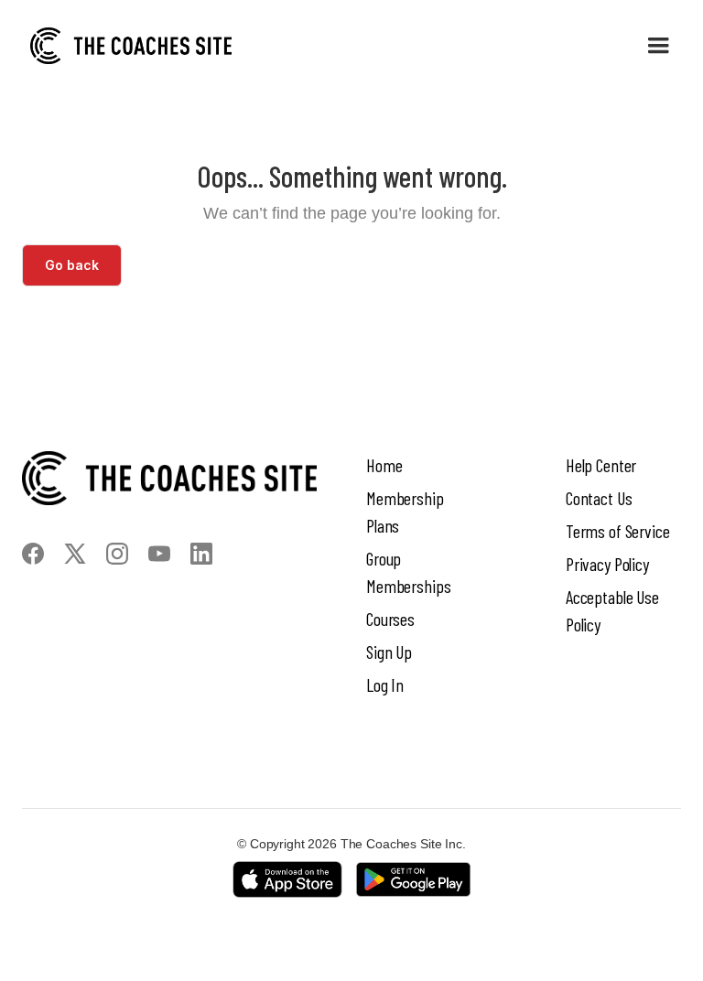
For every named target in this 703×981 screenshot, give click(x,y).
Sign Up (389, 652)
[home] (131, 45)
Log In (385, 684)
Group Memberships (408, 572)
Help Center (601, 465)
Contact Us (599, 498)
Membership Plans (405, 511)
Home (384, 465)
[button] (658, 46)
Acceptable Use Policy (612, 610)
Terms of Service (618, 531)
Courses (390, 619)
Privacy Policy (607, 564)
